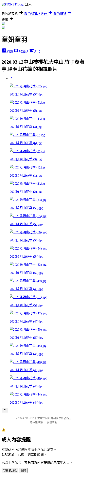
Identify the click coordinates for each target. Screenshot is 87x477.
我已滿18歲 (10, 470)
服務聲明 (52, 422)
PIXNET (29, 418)
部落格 (24, 52)
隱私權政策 (36, 422)
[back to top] (5, 410)
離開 (23, 470)
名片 (37, 52)
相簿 (10, 52)
